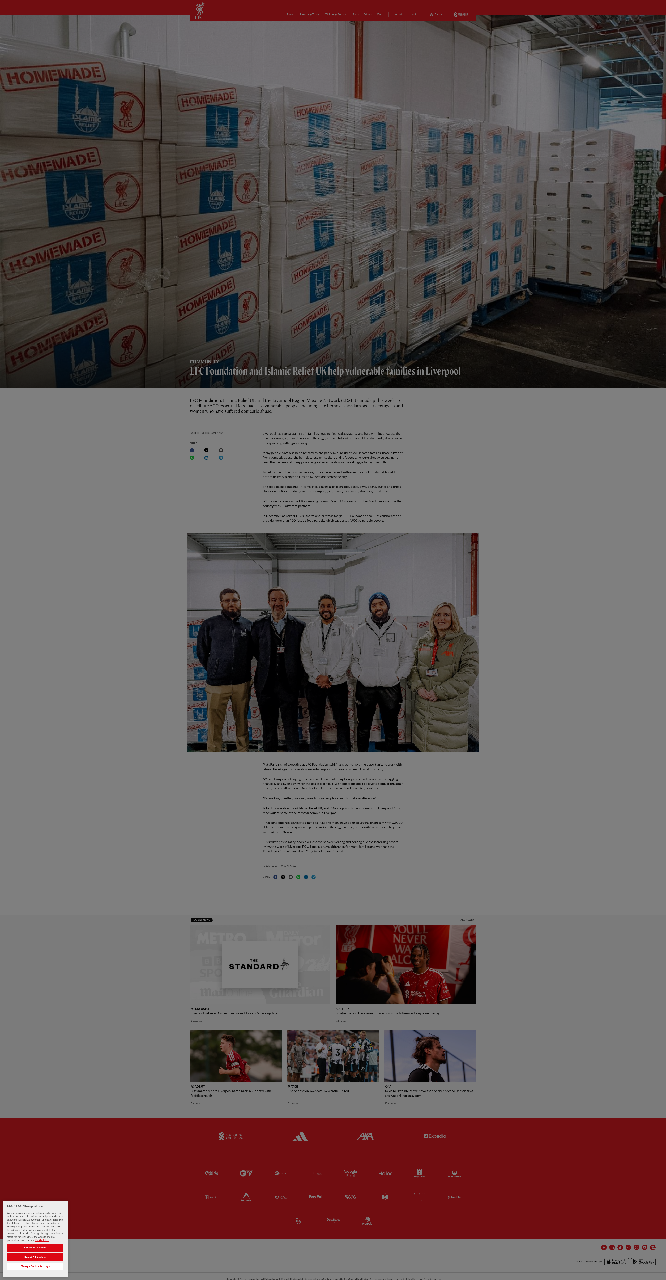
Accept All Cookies (35, 1248)
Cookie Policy (42, 1240)
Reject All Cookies (35, 1257)
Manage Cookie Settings (35, 1266)
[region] (35, 1239)
